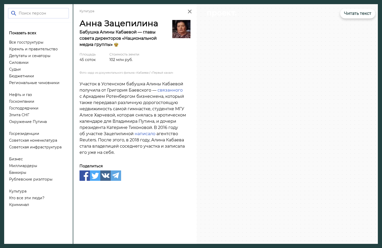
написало (145, 133)
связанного (170, 90)
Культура (87, 11)
